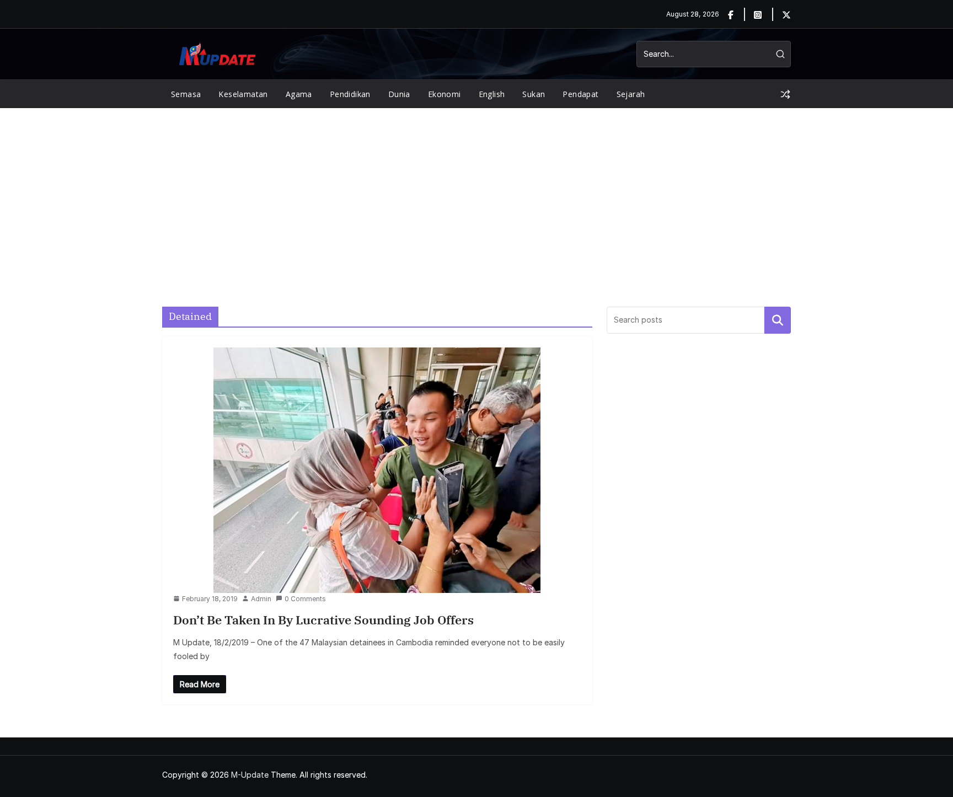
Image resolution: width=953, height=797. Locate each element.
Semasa (186, 94)
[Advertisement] (476, 191)
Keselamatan (242, 94)
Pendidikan (350, 94)
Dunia (399, 94)
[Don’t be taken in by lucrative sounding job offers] (377, 470)
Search (777, 319)
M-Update (250, 774)
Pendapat (580, 94)
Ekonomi (444, 94)
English (492, 94)
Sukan (533, 94)
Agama (299, 94)
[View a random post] (785, 94)
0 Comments (305, 599)
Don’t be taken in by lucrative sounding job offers (323, 620)
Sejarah (631, 94)
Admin (261, 599)
